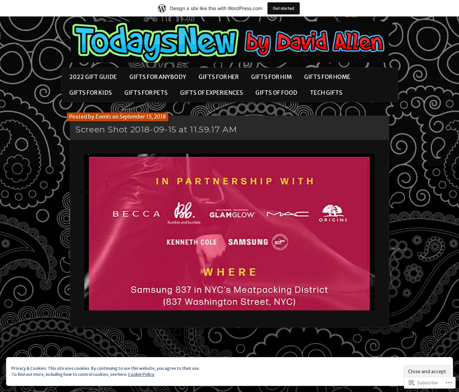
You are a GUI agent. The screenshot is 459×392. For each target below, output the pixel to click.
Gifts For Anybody (157, 77)
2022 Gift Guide (93, 77)
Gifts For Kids (90, 92)
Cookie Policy (141, 374)
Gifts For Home (327, 77)
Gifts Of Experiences (211, 92)
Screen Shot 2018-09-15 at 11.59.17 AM (156, 129)
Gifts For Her (219, 77)
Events (103, 117)
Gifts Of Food (276, 92)
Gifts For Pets (146, 92)
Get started (283, 8)
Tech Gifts (326, 92)
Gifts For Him (271, 77)
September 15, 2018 (143, 117)
